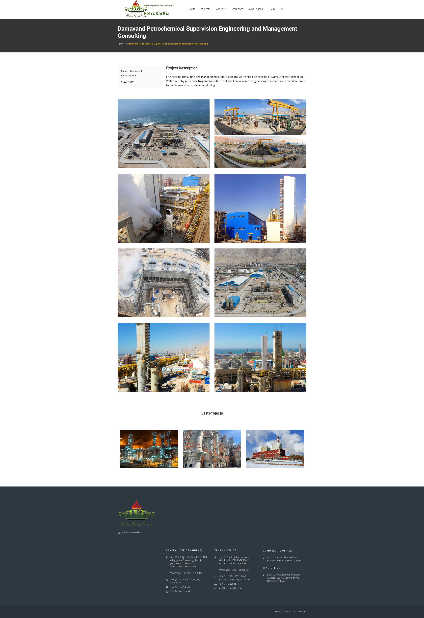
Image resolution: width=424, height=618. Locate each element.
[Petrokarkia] (149, 9)
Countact (237, 9)
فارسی (272, 9)
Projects (206, 9)
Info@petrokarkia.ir (180, 591)
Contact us (301, 611)
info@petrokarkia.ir (132, 532)
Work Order (256, 9)
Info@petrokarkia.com (230, 588)
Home (192, 9)
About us (289, 611)
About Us (221, 9)
